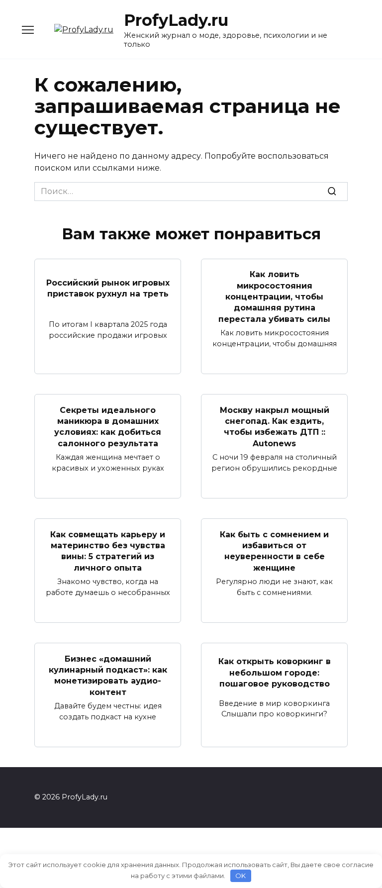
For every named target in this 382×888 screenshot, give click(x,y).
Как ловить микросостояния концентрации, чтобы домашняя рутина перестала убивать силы (274, 297)
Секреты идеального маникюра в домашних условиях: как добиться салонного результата (107, 426)
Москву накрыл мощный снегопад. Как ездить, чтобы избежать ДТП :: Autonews (274, 426)
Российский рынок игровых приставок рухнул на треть (108, 288)
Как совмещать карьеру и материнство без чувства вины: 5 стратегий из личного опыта (107, 550)
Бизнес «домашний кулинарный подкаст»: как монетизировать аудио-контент (108, 675)
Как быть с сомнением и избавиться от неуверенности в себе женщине (274, 550)
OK (240, 876)
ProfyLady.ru (176, 20)
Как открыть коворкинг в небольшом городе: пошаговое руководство (274, 673)
